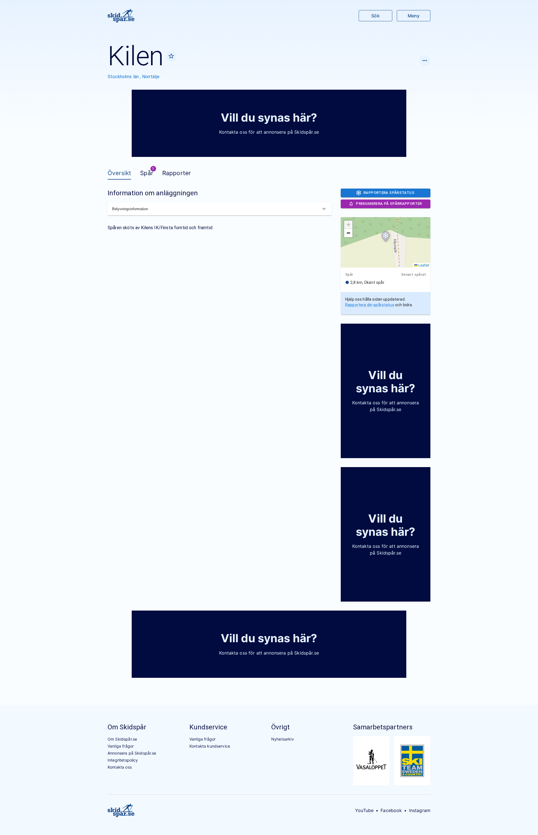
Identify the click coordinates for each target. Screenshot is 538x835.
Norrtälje (150, 76)
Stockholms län (124, 76)
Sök (375, 15)
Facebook (391, 810)
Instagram (419, 810)
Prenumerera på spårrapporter (389, 203)
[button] (385, 236)
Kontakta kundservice (209, 746)
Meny (413, 15)
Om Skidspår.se (122, 739)
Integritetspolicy (123, 760)
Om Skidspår (127, 727)
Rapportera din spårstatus (369, 305)
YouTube (364, 810)
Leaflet (423, 265)
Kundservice (208, 727)
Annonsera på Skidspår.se (132, 753)
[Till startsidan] (121, 15)
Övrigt (280, 727)
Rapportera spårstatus (388, 193)
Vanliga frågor (121, 746)
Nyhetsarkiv (282, 739)
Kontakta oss (120, 767)
